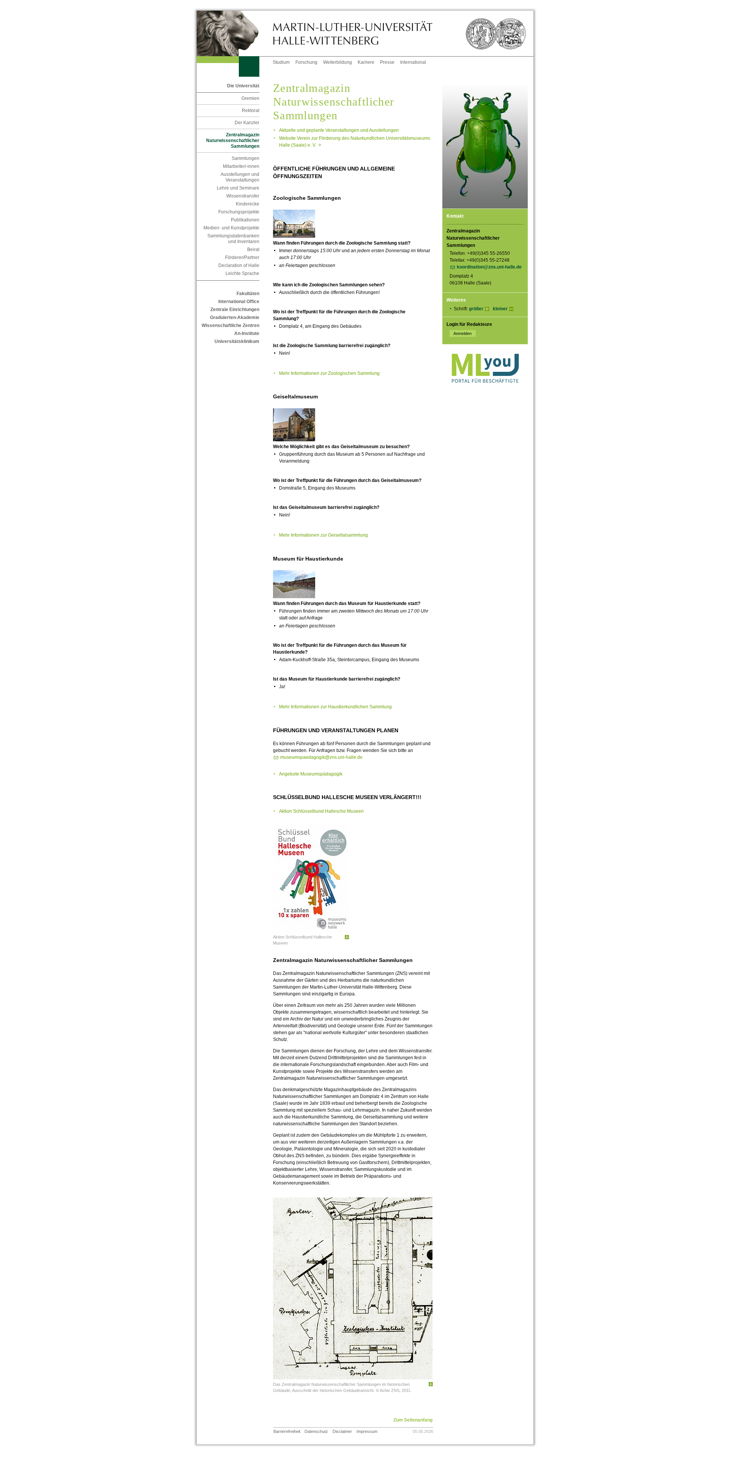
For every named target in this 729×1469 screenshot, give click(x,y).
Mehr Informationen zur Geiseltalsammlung (323, 535)
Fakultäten (248, 293)
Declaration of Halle (238, 265)
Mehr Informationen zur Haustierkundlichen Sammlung (335, 706)
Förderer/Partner (242, 257)
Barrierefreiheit (286, 1431)
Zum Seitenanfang (412, 1420)
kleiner (500, 308)
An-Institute (246, 333)
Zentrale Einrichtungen (234, 309)
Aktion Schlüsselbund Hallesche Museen (321, 811)
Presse (387, 62)
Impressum (367, 1431)
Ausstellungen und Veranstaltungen (240, 177)
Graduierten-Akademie (234, 317)
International (413, 62)
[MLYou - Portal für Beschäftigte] (485, 390)
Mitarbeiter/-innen (241, 166)
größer (476, 308)
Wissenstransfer (242, 196)
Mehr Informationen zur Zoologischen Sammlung (329, 373)
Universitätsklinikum (237, 341)
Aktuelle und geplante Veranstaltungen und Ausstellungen (339, 130)
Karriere (366, 62)
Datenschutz (316, 1431)
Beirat (253, 249)
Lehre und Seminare (238, 188)
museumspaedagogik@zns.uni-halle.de (321, 757)
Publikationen (245, 220)
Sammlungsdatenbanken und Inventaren (233, 238)
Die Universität (243, 85)
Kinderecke (247, 204)
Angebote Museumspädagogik (310, 774)
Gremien (250, 98)
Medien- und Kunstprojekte (231, 228)
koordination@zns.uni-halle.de (489, 267)
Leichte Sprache (242, 273)
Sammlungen (245, 158)
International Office (238, 301)
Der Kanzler (247, 122)
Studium (281, 62)
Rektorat (250, 110)
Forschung (306, 62)
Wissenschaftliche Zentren (230, 325)
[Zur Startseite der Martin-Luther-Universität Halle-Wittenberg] (235, 33)
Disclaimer (342, 1431)
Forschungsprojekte (238, 212)
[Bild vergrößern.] (346, 937)
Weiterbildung (337, 62)
